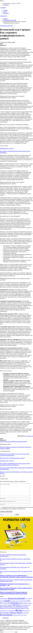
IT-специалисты (13, 600)
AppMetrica (30, 598)
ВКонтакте (10, 605)
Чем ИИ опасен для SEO (6, 148)
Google (7, 600)
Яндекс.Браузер (26, 610)
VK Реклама (14, 603)
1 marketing (3, 7)
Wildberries (21, 603)
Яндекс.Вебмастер (5, 612)
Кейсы (11, 606)
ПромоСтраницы (15, 608)
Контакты (6, 5)
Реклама (27, 608)
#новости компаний (16, 598)
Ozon (25, 600)
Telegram (5, 603)
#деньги (2, 598)
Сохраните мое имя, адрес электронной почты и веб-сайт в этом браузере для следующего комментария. (16, 508)
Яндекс (18, 610)
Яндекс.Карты (25, 612)
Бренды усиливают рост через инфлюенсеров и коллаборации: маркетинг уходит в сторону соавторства (16, 576)
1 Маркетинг (3, 16)
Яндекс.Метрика (16, 615)
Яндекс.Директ (16, 613)
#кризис (6, 598)
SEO (1, 603)
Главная (5, 10)
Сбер (8, 610)
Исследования (4, 606)
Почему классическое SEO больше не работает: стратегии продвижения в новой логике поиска (13, 593)
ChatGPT (1, 600)
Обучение (8, 608)
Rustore (29, 600)
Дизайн (18, 605)
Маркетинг (19, 606)
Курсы (14, 606)
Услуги (5, 11)
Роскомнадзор (3, 610)
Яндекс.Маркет (6, 615)
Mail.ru (17, 600)
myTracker (22, 600)
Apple (26, 598)
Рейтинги (22, 608)
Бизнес (5, 605)
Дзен (14, 605)
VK (8, 603)
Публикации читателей (6, 25)
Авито (25, 603)
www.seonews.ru (28, 436)
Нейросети (3, 608)
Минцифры (25, 606)
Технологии (12, 610)
